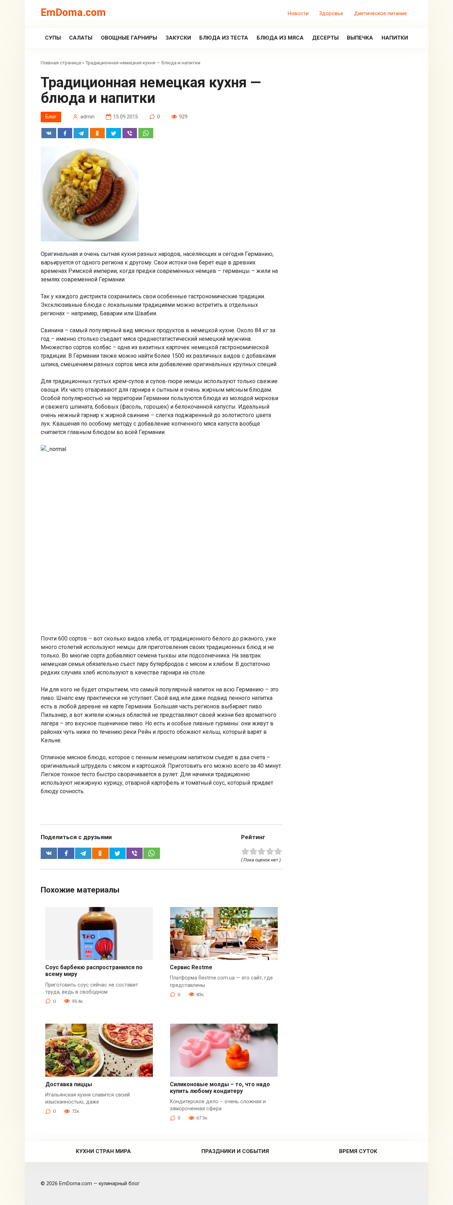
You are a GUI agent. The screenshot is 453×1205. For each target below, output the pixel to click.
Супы (53, 38)
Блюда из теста (223, 38)
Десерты (325, 38)
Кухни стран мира (103, 1151)
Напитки (395, 38)
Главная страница (61, 62)
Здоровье (331, 14)
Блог (51, 117)
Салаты (80, 38)
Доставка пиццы (68, 1084)
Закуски (178, 38)
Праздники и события (235, 1151)
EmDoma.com (73, 12)
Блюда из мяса (280, 38)
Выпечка (360, 38)
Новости (298, 14)
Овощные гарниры (129, 38)
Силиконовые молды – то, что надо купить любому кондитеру (220, 1087)
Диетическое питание (380, 14)
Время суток (358, 1151)
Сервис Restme (191, 967)
